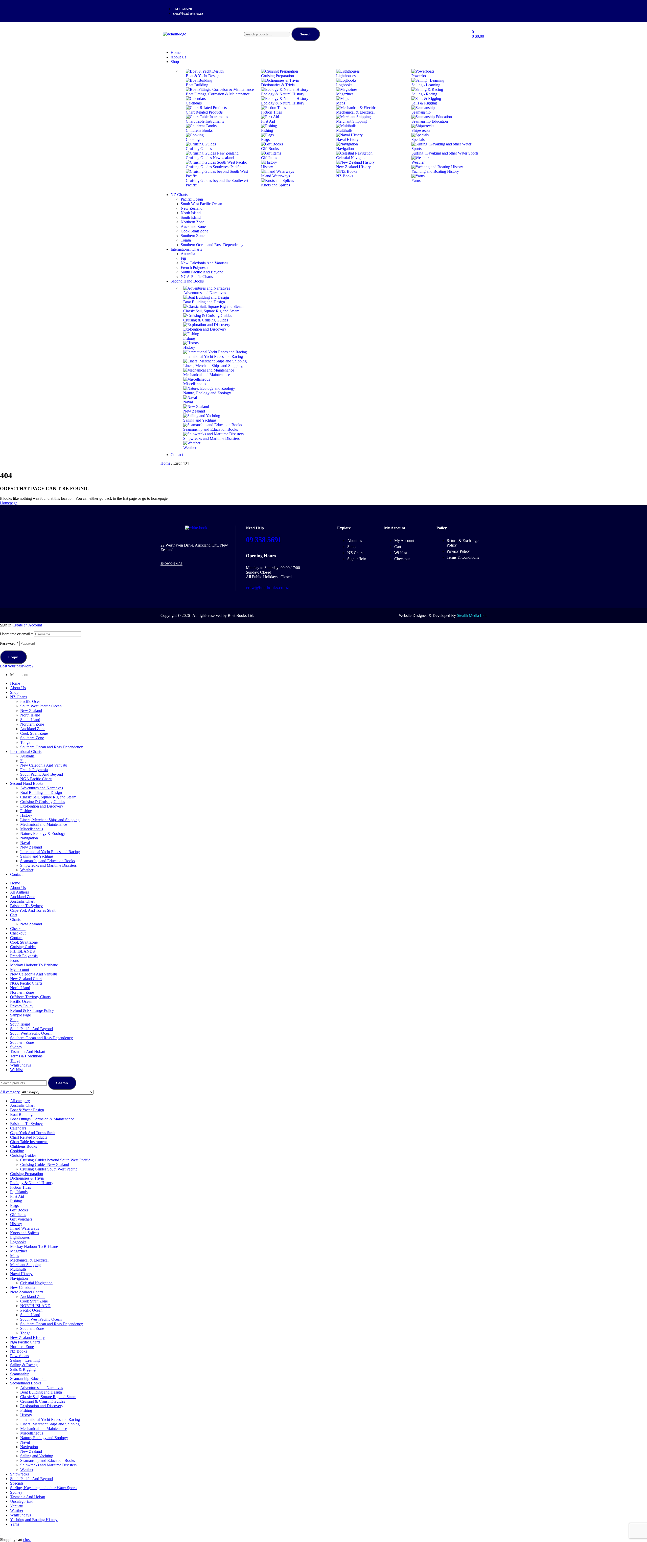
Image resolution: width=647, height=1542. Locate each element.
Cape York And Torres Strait (32, 910)
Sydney (16, 1047)
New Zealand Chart (26, 978)
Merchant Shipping (25, 1265)
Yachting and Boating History (34, 1519)
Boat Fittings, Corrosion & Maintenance (42, 1119)
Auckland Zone (32, 729)
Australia (27, 756)
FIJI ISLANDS (22, 951)
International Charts (25, 751)
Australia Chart (22, 901)
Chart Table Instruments (29, 1142)
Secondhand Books (25, 1383)
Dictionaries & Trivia (27, 1178)
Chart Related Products (28, 1137)
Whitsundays (20, 1065)
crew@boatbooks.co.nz (267, 587)
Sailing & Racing (24, 1365)
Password (9, 643)
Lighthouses (20, 1237)
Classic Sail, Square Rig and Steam (48, 797)
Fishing (26, 811)
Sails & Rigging (23, 1369)
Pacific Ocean (31, 701)
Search (306, 34)
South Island (30, 720)
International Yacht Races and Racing (50, 852)
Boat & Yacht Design (27, 1110)
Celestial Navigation (36, 1283)
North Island (30, 715)
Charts (15, 919)
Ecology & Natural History (31, 1183)
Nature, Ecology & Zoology (42, 833)
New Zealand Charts (26, 1292)
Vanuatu (16, 1506)
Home (165, 463)
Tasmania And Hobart (27, 1051)
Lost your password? (16, 666)
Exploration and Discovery (41, 806)
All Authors (19, 892)
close (27, 1539)
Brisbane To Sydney (26, 906)
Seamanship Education (28, 1378)
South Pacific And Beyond (41, 774)
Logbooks (18, 1242)
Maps (14, 1255)
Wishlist (16, 1070)
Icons (14, 960)
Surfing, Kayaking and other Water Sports (43, 1488)
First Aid (17, 1196)
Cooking (17, 1151)
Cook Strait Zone (34, 733)
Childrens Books (23, 1146)
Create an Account (27, 625)
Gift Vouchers (21, 1219)
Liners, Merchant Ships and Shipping (50, 820)
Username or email (16, 634)
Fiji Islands (19, 1192)
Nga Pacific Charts (25, 1342)
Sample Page (20, 1015)
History (26, 815)
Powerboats (19, 1356)
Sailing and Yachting (36, 856)
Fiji (23, 760)
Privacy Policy (21, 1006)
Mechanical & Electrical (29, 1260)
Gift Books (19, 1210)
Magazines (18, 1251)
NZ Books (18, 1351)
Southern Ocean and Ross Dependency (51, 747)
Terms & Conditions (26, 1056)
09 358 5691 (263, 539)
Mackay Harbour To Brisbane (34, 965)
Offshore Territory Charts (30, 997)
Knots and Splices (24, 1233)
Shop (14, 692)
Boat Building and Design (41, 792)
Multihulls (18, 1269)
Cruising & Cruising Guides (42, 801)
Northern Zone (32, 724)
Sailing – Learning (25, 1360)
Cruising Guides (23, 947)
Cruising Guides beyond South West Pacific (55, 1160)
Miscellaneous (31, 829)
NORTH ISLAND (35, 1306)
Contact (16, 874)
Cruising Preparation (26, 1173)
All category (20, 1101)
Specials (16, 1483)
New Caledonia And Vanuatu (43, 765)
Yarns (14, 1524)
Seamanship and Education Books (47, 861)
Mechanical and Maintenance (43, 824)
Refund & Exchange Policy (32, 1010)
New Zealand (31, 710)
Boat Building (21, 1114)
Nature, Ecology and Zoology (44, 1438)
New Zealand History (27, 1337)
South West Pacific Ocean (41, 706)
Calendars (18, 1128)
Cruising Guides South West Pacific (48, 1169)
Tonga (25, 742)
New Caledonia (22, 1287)
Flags (14, 1205)
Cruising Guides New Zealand (44, 1164)
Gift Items (18, 1214)
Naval (25, 842)
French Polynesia (34, 770)
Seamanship (19, 1374)
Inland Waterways (24, 1228)
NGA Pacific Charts (36, 779)
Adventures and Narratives (41, 788)
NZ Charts (18, 697)
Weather (26, 870)
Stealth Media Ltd (471, 615)
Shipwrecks (19, 1474)
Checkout (18, 928)
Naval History (21, 1274)
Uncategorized (21, 1501)
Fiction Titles (20, 1187)
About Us (18, 688)
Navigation (29, 838)
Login (13, 657)
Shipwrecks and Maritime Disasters (48, 865)
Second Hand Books (26, 783)
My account (19, 969)
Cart (13, 915)
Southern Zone (32, 738)
